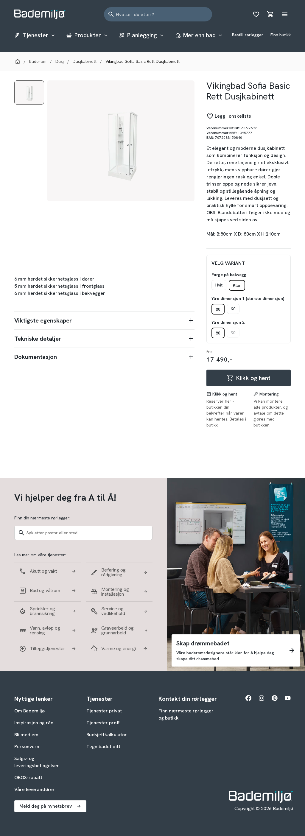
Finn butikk (280, 35)
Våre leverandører (34, 789)
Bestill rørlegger (247, 35)
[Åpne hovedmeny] (285, 14)
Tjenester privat (104, 711)
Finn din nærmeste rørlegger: (42, 518)
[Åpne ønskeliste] (256, 14)
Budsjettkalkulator (106, 734)
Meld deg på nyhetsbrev (45, 806)
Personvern (26, 746)
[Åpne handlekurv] (270, 14)
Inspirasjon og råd (34, 723)
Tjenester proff (103, 723)
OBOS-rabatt (28, 777)
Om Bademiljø (29, 711)
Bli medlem (26, 734)
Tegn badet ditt (103, 746)
